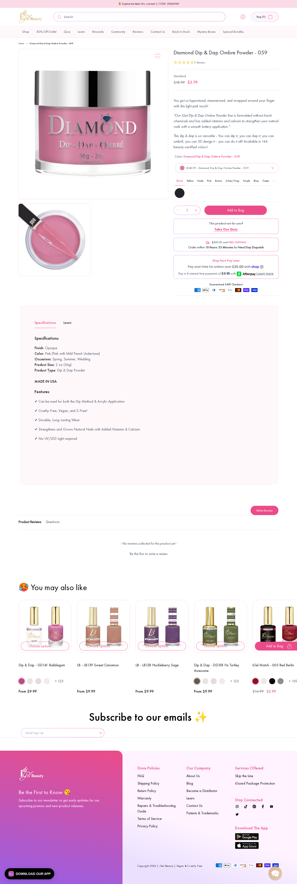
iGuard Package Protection (255, 783)
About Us (193, 775)
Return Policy (146, 790)
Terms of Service (149, 818)
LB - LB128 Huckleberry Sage (157, 665)
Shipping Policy (148, 783)
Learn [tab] (67, 322)
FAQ (140, 775)
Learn (190, 798)
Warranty (144, 798)
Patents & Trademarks (202, 813)
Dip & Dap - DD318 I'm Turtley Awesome (216, 668)
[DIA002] (179, 193)
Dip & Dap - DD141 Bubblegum (42, 665)
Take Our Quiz (226, 229)
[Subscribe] (99, 732)
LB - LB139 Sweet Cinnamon (98, 665)
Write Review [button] (264, 510)
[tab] (30, 523)
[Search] (60, 16)
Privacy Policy (147, 826)
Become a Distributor (201, 790)
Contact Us (194, 805)
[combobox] (139, 16)
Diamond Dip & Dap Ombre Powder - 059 (51, 43)
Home (21, 43)
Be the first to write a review (149, 554)
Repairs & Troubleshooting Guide (156, 808)
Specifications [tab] (45, 322)
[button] (264, 16)
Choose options (40, 646)
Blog (189, 783)
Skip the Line (244, 775)
